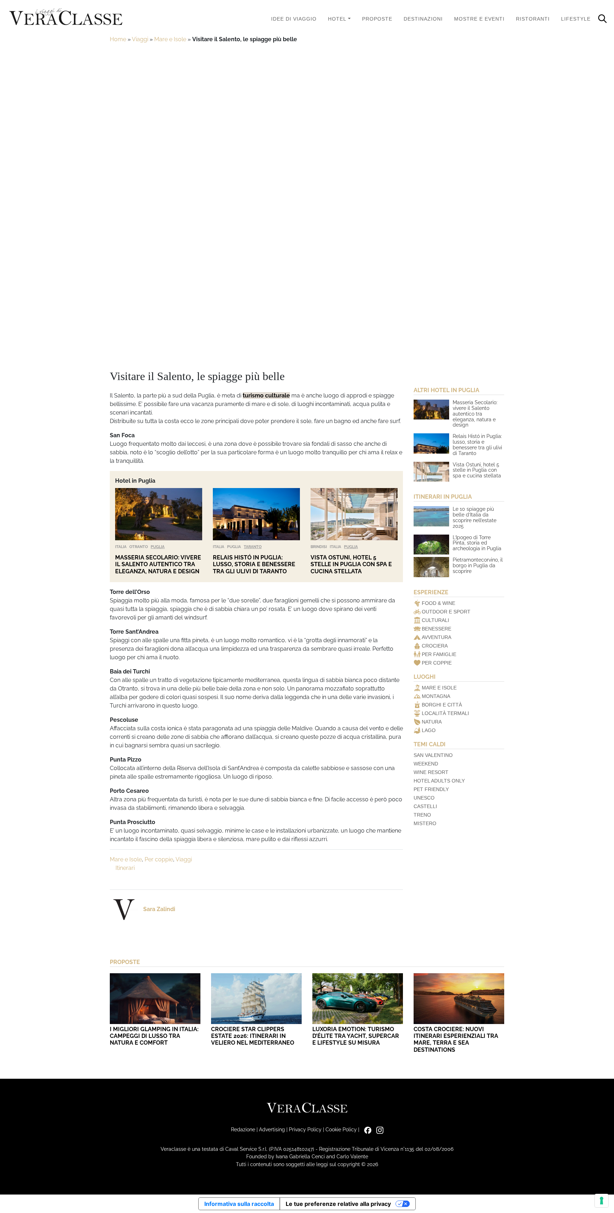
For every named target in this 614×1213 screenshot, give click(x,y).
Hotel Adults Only (439, 781)
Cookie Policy (341, 1129)
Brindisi (319, 546)
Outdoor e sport (446, 611)
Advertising (272, 1129)
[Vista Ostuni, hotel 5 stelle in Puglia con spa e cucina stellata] (354, 514)
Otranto (138, 546)
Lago (429, 730)
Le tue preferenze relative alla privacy (338, 1203)
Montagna (436, 696)
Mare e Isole (170, 39)
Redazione (243, 1129)
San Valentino (433, 755)
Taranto (253, 546)
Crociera (435, 646)
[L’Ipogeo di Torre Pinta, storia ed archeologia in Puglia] (431, 544)
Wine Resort (431, 772)
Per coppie (159, 859)
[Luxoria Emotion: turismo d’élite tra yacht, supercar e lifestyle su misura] (357, 998)
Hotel (337, 19)
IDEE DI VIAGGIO (294, 19)
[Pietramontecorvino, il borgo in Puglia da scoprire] (431, 567)
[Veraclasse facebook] (366, 1129)
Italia (120, 546)
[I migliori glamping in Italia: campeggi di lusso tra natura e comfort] (155, 998)
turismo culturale (266, 395)
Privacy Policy (305, 1129)
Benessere (436, 629)
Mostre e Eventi (479, 19)
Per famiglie (439, 654)
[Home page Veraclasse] (66, 17)
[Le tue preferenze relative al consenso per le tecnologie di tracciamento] (601, 1200)
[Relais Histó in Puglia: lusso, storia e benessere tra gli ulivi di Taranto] (256, 514)
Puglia (158, 546)
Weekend (426, 764)
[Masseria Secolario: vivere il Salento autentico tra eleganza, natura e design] (158, 514)
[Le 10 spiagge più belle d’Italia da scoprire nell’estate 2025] (431, 516)
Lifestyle (576, 19)
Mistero (425, 823)
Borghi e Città (442, 705)
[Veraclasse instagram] (378, 1129)
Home (118, 39)
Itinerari (125, 868)
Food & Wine (438, 603)
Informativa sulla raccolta (239, 1203)
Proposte (377, 19)
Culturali (435, 620)
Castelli (425, 806)
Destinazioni (423, 19)
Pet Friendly (431, 789)
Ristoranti (533, 19)
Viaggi (140, 39)
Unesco (424, 798)
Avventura (436, 637)
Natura (432, 722)
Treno (422, 815)
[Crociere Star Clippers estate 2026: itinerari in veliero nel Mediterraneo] (256, 998)
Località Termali (445, 713)
